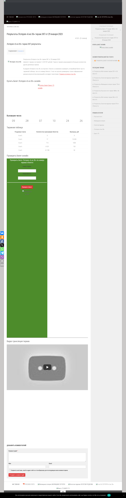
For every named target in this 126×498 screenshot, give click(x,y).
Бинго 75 (96, 133)
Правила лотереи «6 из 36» (67, 74)
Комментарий (13, 451)
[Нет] (124, 495)
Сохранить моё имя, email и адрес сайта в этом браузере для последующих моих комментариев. (39, 470)
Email (50, 463)
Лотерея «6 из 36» (13, 27)
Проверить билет (27, 187)
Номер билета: (27, 173)
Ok (109, 495)
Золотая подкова (99, 125)
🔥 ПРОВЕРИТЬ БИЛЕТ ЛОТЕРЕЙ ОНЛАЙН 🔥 (107, 61)
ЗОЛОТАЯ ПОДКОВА (86, 17)
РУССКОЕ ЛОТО (31, 17)
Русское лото (98, 116)
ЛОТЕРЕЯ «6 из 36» (107, 17)
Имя (10, 463)
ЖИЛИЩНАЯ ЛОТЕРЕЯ (59, 17)
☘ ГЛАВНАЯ (10, 17)
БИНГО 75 (17, 22)
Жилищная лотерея (99, 121)
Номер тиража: (27, 166)
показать (20, 51)
